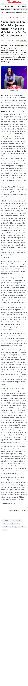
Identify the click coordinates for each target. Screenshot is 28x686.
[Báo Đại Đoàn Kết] (14, 2)
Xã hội (19, 6)
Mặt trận (13, 6)
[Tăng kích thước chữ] (20, 684)
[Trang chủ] (2, 6)
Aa (17, 684)
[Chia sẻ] (26, 684)
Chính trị (7, 6)
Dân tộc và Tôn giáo (17, 17)
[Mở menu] (2, 2)
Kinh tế (24, 6)
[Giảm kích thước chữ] (15, 684)
